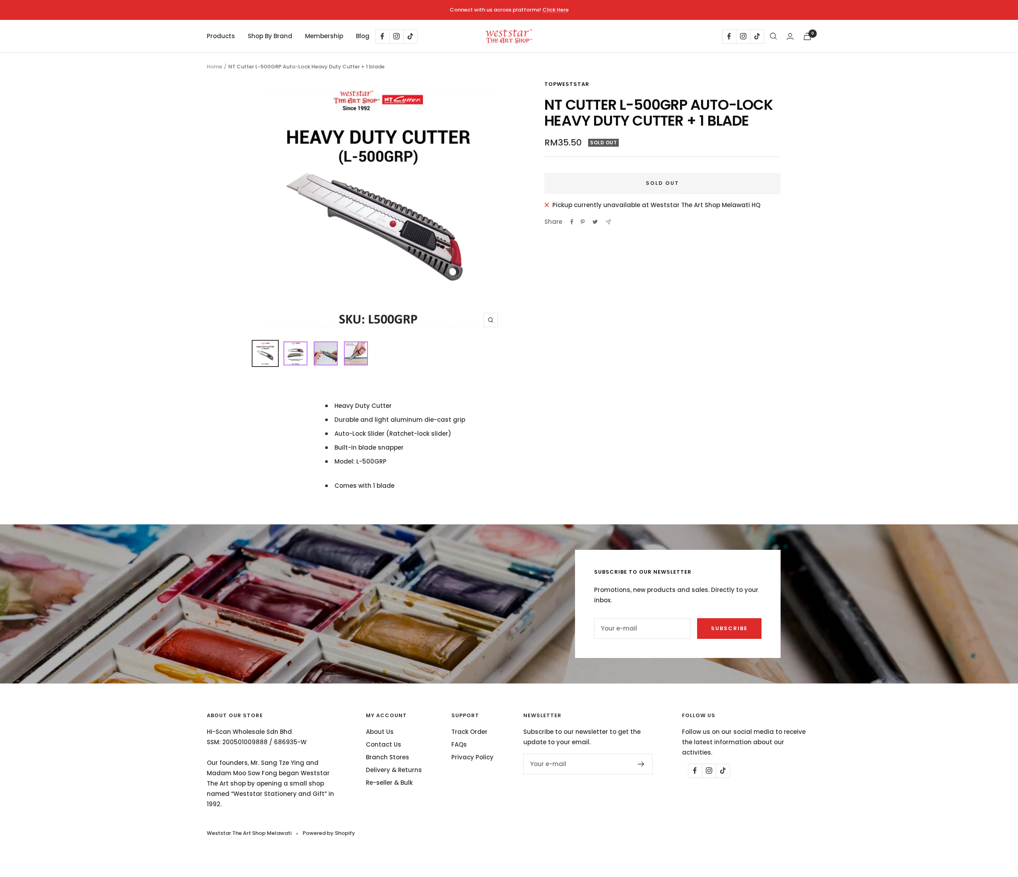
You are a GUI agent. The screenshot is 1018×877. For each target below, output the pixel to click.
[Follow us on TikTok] (410, 36)
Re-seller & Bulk (389, 782)
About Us (380, 732)
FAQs (459, 744)
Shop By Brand (270, 36)
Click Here (555, 10)
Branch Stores (387, 757)
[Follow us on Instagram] (396, 36)
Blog (362, 36)
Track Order (469, 732)
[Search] (773, 36)
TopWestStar (566, 84)
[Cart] (807, 36)
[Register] (641, 764)
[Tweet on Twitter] (595, 222)
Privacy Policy (472, 757)
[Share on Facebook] (571, 222)
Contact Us (383, 744)
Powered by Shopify (329, 833)
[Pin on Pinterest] (583, 222)
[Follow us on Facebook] (382, 36)
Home (214, 66)
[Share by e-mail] (608, 222)
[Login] (790, 36)
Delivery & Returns (394, 770)
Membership (324, 36)
